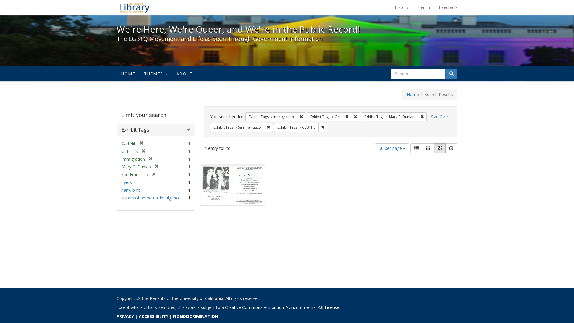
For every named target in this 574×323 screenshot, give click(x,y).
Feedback (448, 7)
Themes (154, 74)
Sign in (423, 7)
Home (128, 74)
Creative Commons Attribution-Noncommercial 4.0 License (282, 307)
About (184, 74)
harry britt (130, 190)
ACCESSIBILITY (153, 316)
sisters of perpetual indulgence (151, 198)
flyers (126, 182)
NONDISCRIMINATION (195, 316)
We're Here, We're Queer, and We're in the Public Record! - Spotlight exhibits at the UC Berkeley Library (134, 7)
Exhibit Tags (135, 130)
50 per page (391, 148)
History (401, 7)
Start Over (439, 116)
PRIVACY (125, 316)
